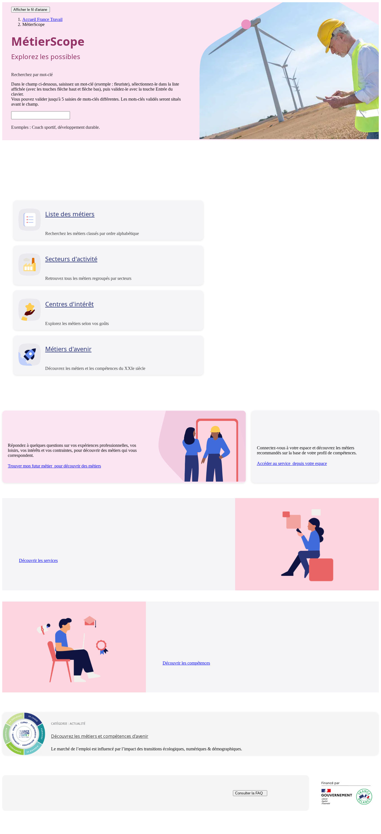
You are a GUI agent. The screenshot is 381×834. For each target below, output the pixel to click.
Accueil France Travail (42, 19)
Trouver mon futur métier (54, 466)
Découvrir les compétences (186, 663)
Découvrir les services (38, 560)
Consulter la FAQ (249, 793)
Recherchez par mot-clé (32, 74)
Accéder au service (292, 463)
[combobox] (40, 115)
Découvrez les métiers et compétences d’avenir (99, 736)
